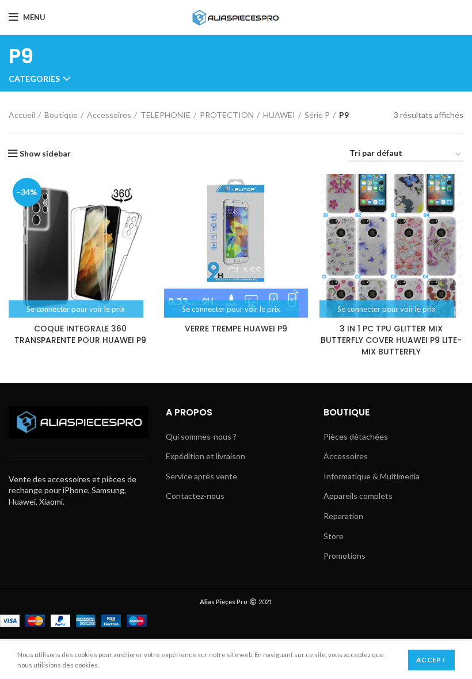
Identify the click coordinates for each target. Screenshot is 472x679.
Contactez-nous (195, 496)
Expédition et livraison (205, 456)
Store (333, 536)
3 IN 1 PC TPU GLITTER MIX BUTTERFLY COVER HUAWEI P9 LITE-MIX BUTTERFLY (391, 340)
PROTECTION (227, 115)
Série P (317, 115)
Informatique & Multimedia (371, 476)
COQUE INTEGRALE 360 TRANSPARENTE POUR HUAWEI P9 (80, 334)
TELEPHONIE (165, 115)
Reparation (343, 516)
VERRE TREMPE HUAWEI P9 (236, 328)
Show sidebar (45, 154)
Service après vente (201, 476)
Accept (431, 659)
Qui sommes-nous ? (201, 436)
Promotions (344, 555)
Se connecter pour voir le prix (75, 309)
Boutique (61, 115)
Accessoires (109, 115)
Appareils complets (358, 496)
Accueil (22, 115)
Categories (34, 79)
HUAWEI (279, 115)
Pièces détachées (355, 436)
